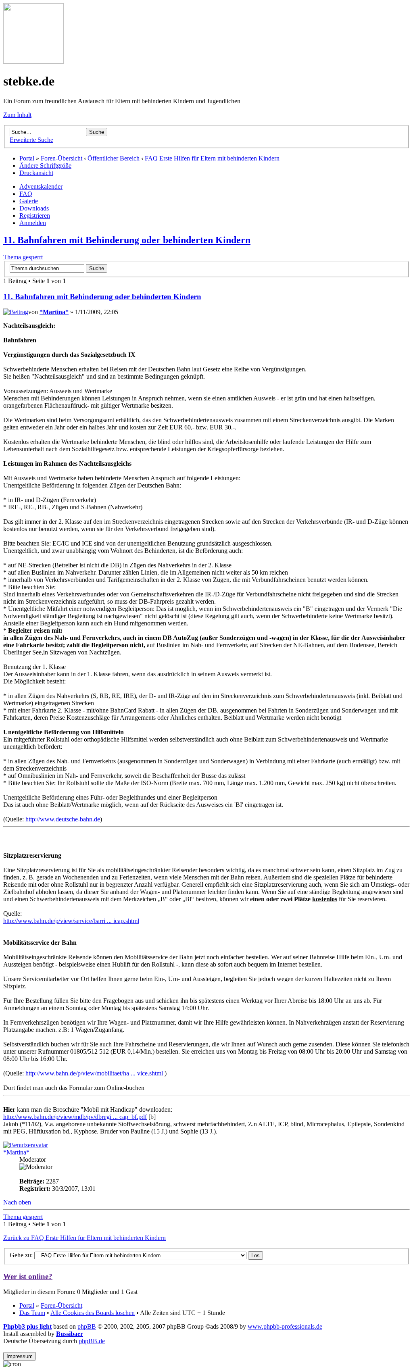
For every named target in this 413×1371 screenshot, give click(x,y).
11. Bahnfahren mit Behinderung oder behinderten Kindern (126, 240)
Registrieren (34, 215)
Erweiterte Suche (31, 139)
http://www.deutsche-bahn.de (62, 819)
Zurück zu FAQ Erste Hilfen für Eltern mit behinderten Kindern (84, 1237)
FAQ (25, 193)
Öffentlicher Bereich (114, 158)
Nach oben (17, 1202)
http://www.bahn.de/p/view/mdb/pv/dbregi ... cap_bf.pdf (75, 1116)
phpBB (86, 1326)
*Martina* (54, 311)
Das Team (32, 1312)
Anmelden (32, 222)
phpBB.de (92, 1341)
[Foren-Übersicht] (33, 61)
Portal (26, 158)
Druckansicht (36, 172)
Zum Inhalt (17, 114)
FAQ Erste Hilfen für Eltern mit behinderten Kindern (212, 158)
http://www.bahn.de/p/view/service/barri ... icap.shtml (71, 920)
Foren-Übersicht (61, 158)
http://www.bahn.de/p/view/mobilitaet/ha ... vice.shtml (94, 1073)
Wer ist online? (27, 1276)
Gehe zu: (21, 1255)
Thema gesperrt (23, 257)
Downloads (34, 208)
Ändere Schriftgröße (45, 165)
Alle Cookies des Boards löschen (92, 1312)
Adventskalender (41, 186)
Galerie (28, 201)
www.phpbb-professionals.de (285, 1326)
